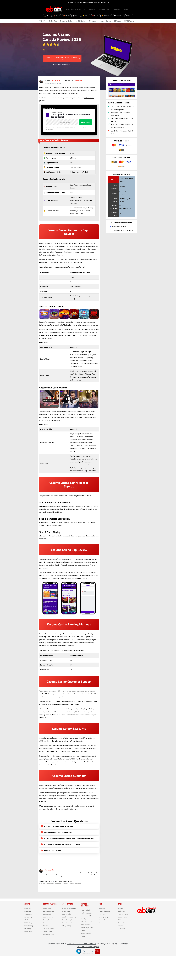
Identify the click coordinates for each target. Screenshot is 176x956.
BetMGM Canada (48, 917)
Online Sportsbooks (87, 922)
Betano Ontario (47, 932)
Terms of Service (104, 911)
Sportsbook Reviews (119, 226)
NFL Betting (27, 908)
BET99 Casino (129, 21)
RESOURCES (116, 9)
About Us (102, 908)
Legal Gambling (66, 914)
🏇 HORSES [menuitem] (105, 16)
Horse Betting (28, 926)
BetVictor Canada (48, 911)
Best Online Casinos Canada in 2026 (63, 881)
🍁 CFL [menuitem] (94, 16)
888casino (117, 21)
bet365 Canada (47, 908)
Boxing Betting (28, 932)
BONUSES (92, 9)
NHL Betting (27, 911)
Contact (101, 923)
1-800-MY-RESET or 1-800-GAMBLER (81, 944)
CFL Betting (27, 920)
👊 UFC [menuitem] (85, 16)
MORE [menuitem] (128, 16)
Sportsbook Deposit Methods (122, 230)
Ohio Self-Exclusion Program (88, 947)
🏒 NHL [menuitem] (46, 16)
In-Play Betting (66, 926)
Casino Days (53, 21)
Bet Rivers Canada (48, 929)
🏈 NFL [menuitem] (56, 16)
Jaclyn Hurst (78, 81)
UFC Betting (28, 914)
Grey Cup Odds (85, 919)
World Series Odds (86, 916)
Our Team (102, 914)
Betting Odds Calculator (69, 908)
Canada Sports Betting (46, 881)
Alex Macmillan (56, 81)
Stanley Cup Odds (86, 913)
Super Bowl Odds (86, 910)
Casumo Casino (105, 21)
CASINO (126, 9)
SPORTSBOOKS (80, 9)
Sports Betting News (68, 920)
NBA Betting (28, 917)
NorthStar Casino (66, 21)
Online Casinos (85, 925)
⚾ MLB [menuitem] (75, 16)
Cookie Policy (103, 920)
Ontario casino (89, 98)
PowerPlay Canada (48, 934)
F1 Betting (27, 929)
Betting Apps (66, 911)
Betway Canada (48, 920)
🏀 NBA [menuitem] (65, 16)
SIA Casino (92, 21)
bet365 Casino (81, 21)
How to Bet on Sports (68, 923)
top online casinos (64, 93)
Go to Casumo (44, 50)
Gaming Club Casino (78, 796)
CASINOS (42, 21)
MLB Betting (28, 923)
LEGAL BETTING (104, 9)
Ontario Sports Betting (69, 917)
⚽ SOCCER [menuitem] (117, 16)
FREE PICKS (70, 9)
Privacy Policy (103, 917)
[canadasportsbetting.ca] (54, 9)
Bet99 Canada (47, 914)
